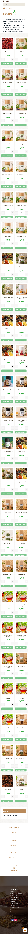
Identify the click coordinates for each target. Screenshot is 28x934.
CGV (11, 911)
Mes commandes (14, 899)
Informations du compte (16, 901)
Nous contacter (14, 909)
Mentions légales (14, 913)
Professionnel (13, 916)
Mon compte (13, 905)
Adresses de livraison (15, 903)
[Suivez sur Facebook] (12, 920)
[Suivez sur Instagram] (15, 920)
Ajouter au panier (7, 63)
